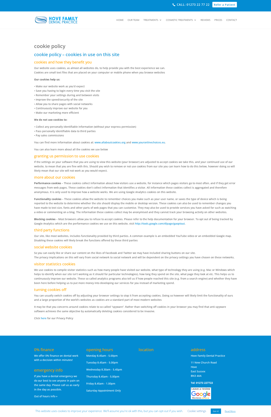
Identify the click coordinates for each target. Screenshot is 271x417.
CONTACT (231, 20)
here (43, 318)
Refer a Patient (224, 4)
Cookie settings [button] (196, 411)
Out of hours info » (45, 396)
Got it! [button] (216, 411)
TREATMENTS (150, 20)
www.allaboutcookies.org (110, 142)
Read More (230, 411)
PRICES (218, 20)
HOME (120, 20)
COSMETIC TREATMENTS (179, 20)
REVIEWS (205, 20)
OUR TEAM (133, 20)
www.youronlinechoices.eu (148, 142)
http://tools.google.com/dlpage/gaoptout (160, 223)
